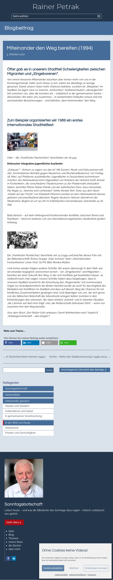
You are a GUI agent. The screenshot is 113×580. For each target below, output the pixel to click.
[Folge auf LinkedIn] (14, 558)
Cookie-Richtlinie (61, 575)
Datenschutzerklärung (77, 575)
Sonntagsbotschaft (16, 388)
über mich (14, 549)
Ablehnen (74, 568)
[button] (12, 342)
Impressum (92, 575)
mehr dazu (12, 522)
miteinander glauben (17, 400)
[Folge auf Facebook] (8, 558)
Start (11, 531)
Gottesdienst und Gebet (19, 411)
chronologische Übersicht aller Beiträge (82, 369)
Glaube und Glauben (17, 405)
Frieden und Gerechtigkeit (20, 432)
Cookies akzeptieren (53, 568)
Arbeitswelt (11, 427)
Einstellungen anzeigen (96, 568)
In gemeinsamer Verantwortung (23, 416)
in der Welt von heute (17, 422)
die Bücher (15, 545)
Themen (13, 538)
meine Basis (16, 541)
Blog (11, 534)
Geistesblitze (12, 394)
